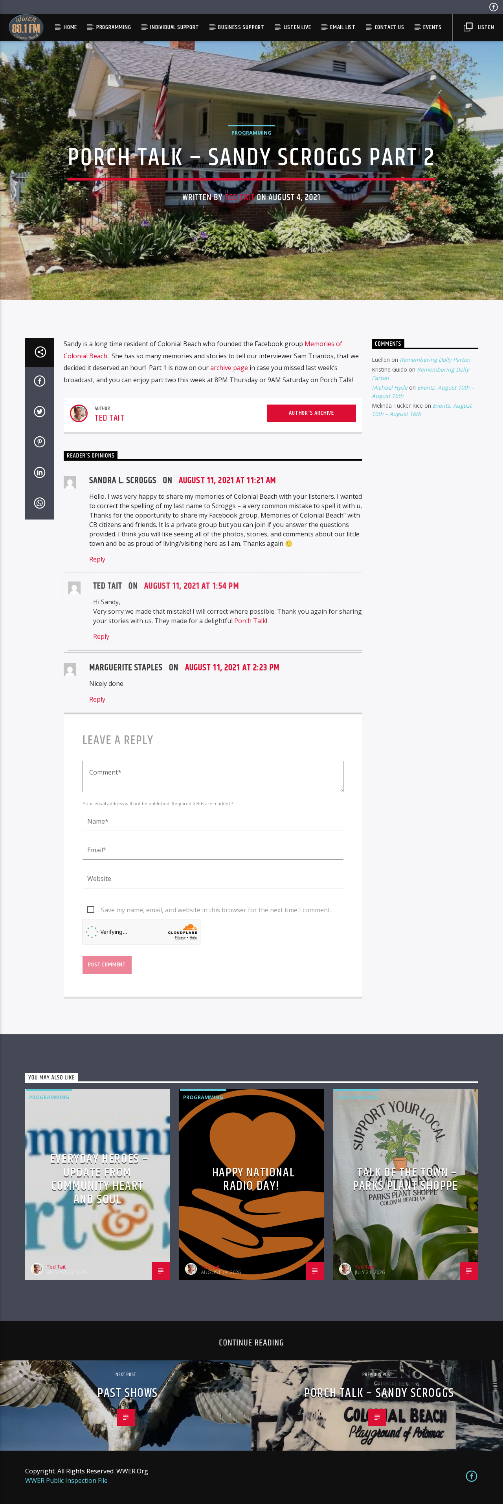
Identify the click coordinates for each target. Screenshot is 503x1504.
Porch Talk (250, 620)
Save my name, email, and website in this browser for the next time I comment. (216, 910)
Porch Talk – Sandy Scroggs (379, 1393)
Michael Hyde (390, 387)
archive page (229, 367)
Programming (113, 27)
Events (432, 27)
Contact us (389, 27)
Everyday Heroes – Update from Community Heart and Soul (99, 1179)
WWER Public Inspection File (66, 1480)
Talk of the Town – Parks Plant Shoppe (405, 1179)
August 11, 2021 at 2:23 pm (232, 668)
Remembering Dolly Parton (435, 359)
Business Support (241, 27)
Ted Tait (240, 197)
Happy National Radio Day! (253, 1179)
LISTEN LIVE (297, 27)
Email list (343, 27)
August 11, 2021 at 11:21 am (228, 480)
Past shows (127, 1393)
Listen (485, 27)
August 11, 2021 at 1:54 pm (191, 586)
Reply (97, 559)
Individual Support (174, 27)
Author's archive (311, 413)
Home (70, 27)
